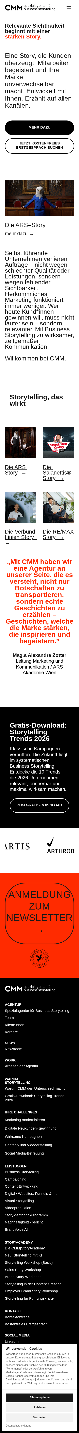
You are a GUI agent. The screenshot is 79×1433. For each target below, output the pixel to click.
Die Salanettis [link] (55, 470)
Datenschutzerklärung (18, 1425)
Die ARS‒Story (25, 225)
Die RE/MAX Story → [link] (59, 534)
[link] (20, 442)
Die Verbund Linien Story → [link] (21, 537)
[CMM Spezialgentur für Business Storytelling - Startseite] (30, 7)
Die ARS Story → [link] (16, 470)
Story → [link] (53, 478)
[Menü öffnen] (70, 7)
